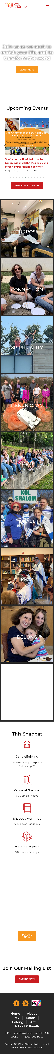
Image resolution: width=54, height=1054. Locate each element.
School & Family (27, 1026)
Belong (17, 1022)
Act (33, 1022)
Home (15, 1013)
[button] (10, 177)
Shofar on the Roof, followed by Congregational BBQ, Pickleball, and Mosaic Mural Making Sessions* (26, 162)
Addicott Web (36, 1047)
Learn (30, 1018)
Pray (15, 1018)
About (32, 1013)
